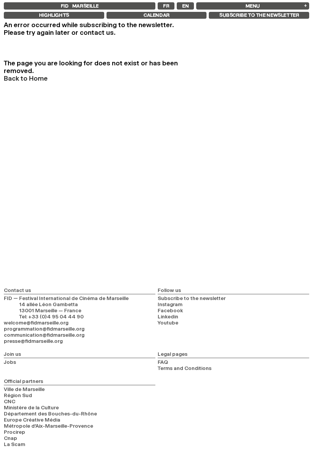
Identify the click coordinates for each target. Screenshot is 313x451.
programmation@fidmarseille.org (44, 329)
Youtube (168, 323)
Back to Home (26, 78)
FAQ (163, 362)
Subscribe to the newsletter (192, 298)
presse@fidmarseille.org (33, 341)
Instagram (170, 304)
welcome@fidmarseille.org (36, 323)
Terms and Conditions (184, 368)
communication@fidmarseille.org (44, 335)
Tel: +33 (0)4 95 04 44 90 (51, 316)
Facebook (170, 310)
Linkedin (168, 316)
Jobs (10, 362)
